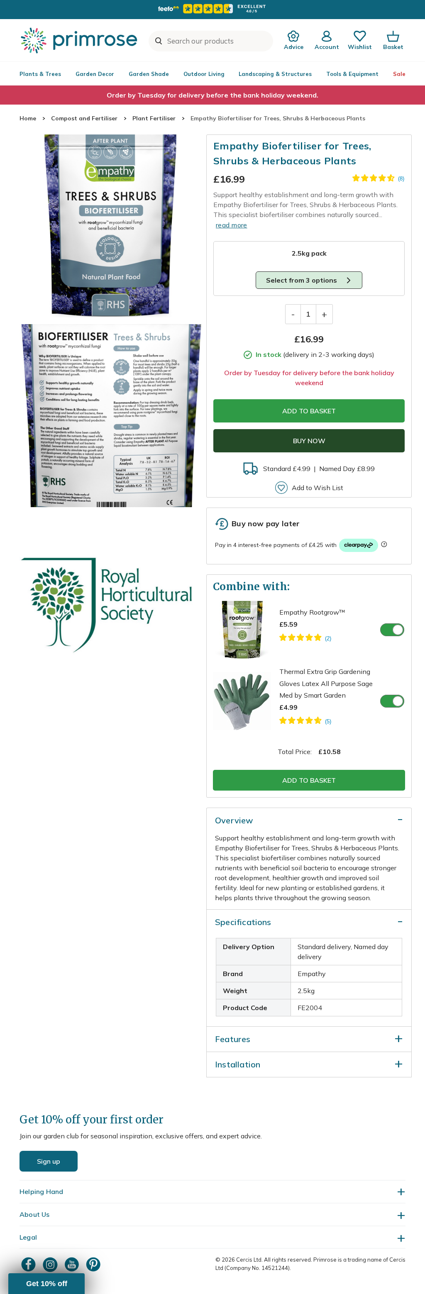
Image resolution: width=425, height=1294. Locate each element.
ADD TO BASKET (309, 411)
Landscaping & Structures (275, 74)
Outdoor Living (204, 74)
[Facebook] (29, 1264)
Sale (399, 74)
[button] (46, 1283)
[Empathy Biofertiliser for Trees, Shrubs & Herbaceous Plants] (111, 225)
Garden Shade (149, 74)
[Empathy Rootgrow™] (305, 638)
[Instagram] (51, 1264)
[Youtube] (73, 1264)
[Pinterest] (94, 1264)
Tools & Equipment (352, 74)
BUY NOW (309, 441)
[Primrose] (80, 40)
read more (231, 225)
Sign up (48, 1161)
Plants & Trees (40, 74)
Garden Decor (95, 74)
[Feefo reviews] (212, 9)
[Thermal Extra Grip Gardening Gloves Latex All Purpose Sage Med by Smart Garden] (305, 721)
